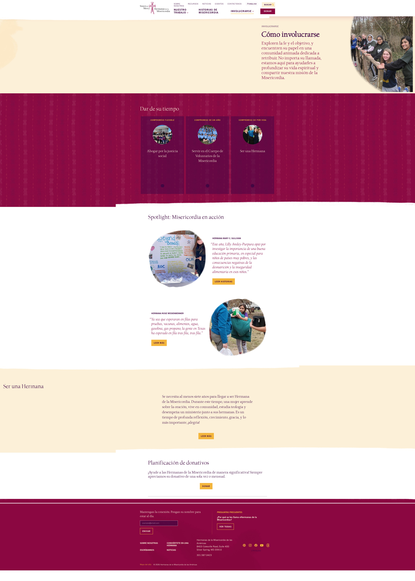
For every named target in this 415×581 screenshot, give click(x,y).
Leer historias (223, 282)
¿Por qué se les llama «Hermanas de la (237, 518)
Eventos (219, 4)
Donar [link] (206, 486)
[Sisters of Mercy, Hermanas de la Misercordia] (153, 8)
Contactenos (234, 4)
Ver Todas (225, 527)
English (253, 4)
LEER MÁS (159, 343)
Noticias (206, 4)
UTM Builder (256, 551)
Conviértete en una (177, 544)
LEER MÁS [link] (206, 436)
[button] (242, 11)
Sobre (149, 543)
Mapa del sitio (145, 565)
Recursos (193, 4)
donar (268, 11)
